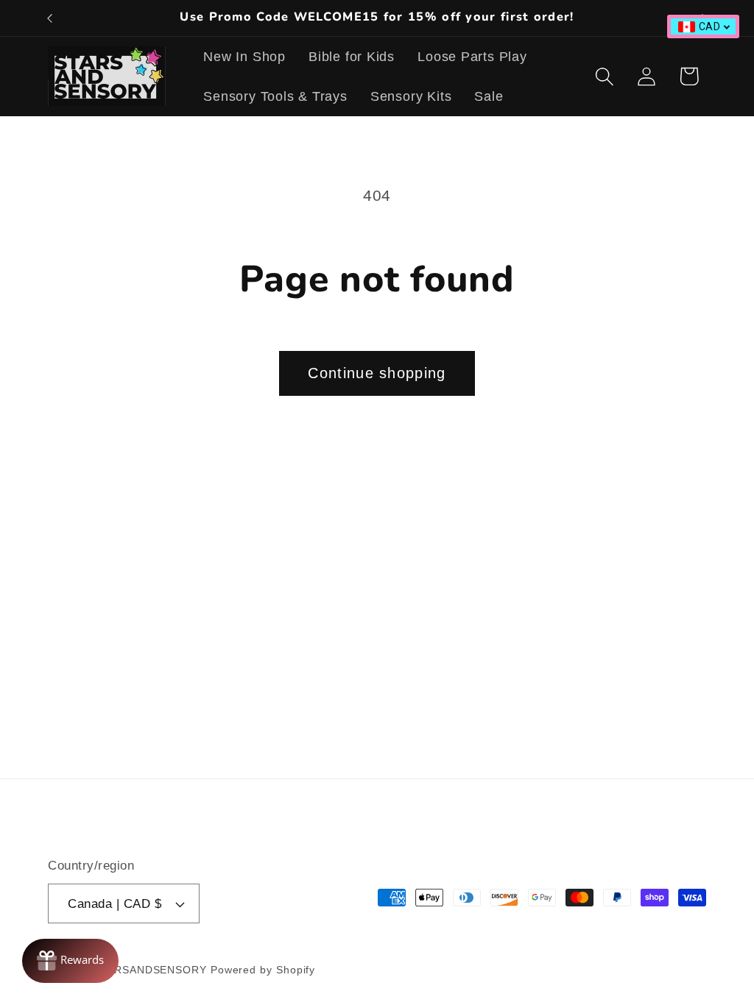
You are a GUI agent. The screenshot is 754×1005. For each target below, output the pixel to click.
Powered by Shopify (263, 970)
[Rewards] (70, 961)
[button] (605, 76)
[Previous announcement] (50, 18)
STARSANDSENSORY (150, 970)
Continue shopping (376, 373)
